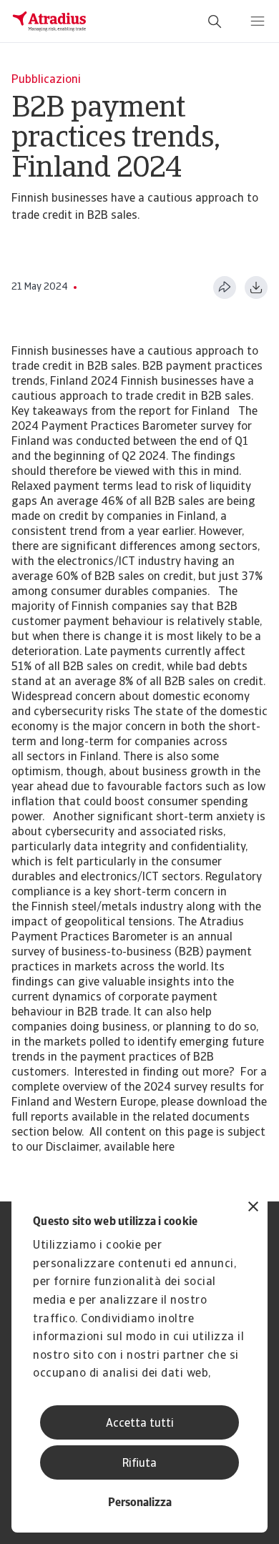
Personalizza (140, 1503)
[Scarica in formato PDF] (256, 287)
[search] (214, 21)
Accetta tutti (140, 1424)
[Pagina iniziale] (49, 21)
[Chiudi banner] (253, 1208)
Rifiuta (139, 1464)
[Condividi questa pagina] (224, 287)
